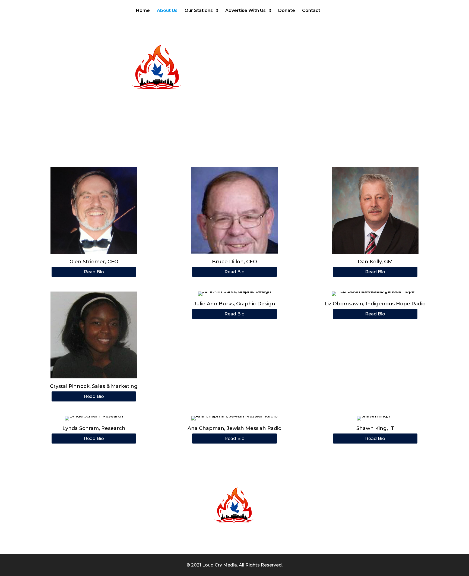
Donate (286, 11)
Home (143, 11)
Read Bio (94, 271)
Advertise (222, 543)
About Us (167, 11)
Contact (311, 11)
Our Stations (199, 11)
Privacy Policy (309, 543)
